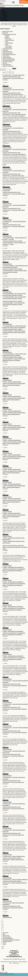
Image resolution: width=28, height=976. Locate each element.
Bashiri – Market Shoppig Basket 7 (11, 429)
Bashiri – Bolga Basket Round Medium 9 (12, 585)
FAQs (4, 934)
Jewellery (7, 35)
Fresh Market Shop (7, 51)
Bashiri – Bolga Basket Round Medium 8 (12, 634)
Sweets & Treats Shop (8, 66)
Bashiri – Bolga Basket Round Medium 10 (13, 570)
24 (9, 72)
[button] (5, 86)
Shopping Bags (9, 43)
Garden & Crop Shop (8, 53)
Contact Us (5, 16)
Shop (4, 13)
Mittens (7, 37)
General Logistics (7, 937)
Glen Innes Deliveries (8, 938)
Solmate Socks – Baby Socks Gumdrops (13, 94)
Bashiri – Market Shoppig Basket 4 (11, 458)
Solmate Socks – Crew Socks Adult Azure (13, 78)
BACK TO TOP (3, 972)
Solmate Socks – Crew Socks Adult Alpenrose (14, 114)
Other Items (8, 38)
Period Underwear (9, 40)
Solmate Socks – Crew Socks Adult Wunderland (15, 685)
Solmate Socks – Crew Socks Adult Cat (12, 133)
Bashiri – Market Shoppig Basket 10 (11, 385)
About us (5, 12)
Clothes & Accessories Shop (9, 34)
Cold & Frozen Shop (7, 48)
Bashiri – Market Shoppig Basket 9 (11, 399)
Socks (6, 44)
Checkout (5, 15)
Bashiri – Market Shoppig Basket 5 (11, 443)
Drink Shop (5, 50)
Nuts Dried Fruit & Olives (9, 60)
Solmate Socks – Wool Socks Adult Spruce (13, 756)
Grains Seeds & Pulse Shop (9, 54)
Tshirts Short (8, 47)
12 (6, 72)
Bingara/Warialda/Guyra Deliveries (11, 940)
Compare (5, 18)
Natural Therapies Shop (8, 58)
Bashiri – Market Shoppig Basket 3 (11, 472)
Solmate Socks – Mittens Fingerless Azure (13, 859)
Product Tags (6, 935)
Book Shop (5, 33)
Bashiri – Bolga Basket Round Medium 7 (12, 610)
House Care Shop (7, 57)
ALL (12, 72)
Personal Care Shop (7, 61)
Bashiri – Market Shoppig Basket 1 (11, 516)
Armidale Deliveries (7, 941)
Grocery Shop (6, 56)
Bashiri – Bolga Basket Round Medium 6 (12, 659)
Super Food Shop (7, 64)
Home (4, 10)
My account (5, 20)
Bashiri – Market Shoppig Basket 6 (11, 502)
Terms (4, 944)
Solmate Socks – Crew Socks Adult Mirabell (14, 194)
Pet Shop (5, 63)
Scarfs (6, 41)
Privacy (4, 942)
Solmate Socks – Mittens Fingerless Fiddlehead (14, 883)
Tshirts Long (8, 45)
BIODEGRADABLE (22, 0)
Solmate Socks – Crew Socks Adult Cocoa (13, 175)
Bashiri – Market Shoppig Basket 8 (11, 414)
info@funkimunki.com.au (15, 956)
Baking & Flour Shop (8, 31)
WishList (5, 19)
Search (14, 68)
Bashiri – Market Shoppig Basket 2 (11, 487)
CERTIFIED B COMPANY (24, 2)
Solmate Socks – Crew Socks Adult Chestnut (14, 154)
